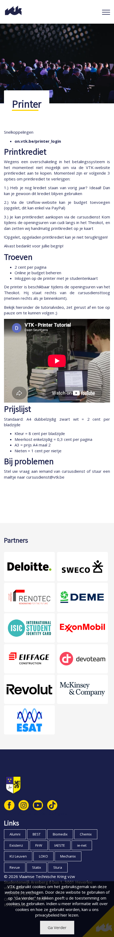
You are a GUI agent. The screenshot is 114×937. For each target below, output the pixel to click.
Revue (15, 867)
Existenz (16, 845)
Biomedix (60, 834)
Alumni (15, 834)
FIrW (38, 845)
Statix (36, 867)
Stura (57, 867)
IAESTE (59, 845)
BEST (37, 834)
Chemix (86, 834)
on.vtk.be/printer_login (38, 141)
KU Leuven (18, 856)
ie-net (81, 845)
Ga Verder (57, 927)
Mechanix (68, 856)
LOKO (43, 856)
